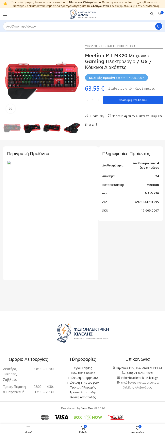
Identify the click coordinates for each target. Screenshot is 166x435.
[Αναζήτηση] (158, 26)
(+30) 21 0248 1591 (140, 373)
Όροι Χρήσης (83, 368)
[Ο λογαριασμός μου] (152, 14)
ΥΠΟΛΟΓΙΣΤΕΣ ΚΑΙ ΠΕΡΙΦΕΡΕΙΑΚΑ (110, 46)
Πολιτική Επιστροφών (83, 382)
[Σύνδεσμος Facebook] (96, 124)
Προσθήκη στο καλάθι (133, 100)
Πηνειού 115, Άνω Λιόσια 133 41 (139, 368)
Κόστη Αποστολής (83, 397)
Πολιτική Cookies (83, 373)
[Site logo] (83, 14)
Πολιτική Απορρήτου (83, 378)
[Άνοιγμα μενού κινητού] (5, 14)
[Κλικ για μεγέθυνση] (10, 108)
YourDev (87, 408)
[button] (7, 77)
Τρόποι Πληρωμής (83, 387)
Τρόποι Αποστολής (83, 392)
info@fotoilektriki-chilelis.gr (139, 378)
